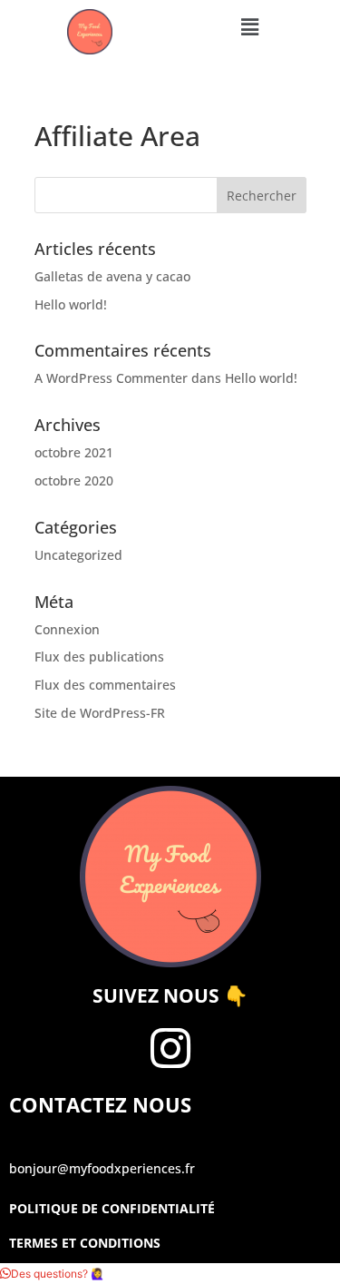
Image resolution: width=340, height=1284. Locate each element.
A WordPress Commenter (111, 378)
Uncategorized (78, 555)
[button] (249, 26)
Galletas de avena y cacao (112, 276)
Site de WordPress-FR (99, 712)
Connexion (67, 629)
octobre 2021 (73, 452)
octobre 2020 (73, 480)
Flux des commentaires (105, 684)
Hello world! (70, 304)
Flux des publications (99, 656)
